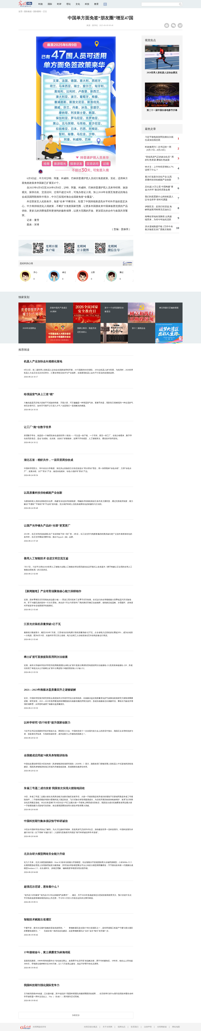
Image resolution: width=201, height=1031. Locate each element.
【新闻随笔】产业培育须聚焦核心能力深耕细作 (52, 591)
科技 (87, 4)
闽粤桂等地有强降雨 (155, 216)
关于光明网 (107, 1027)
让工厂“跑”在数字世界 (37, 427)
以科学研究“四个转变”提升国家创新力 (47, 722)
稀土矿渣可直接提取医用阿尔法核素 (46, 656)
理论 (68, 4)
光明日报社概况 (90, 1027)
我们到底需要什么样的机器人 (159, 196)
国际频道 (28, 11)
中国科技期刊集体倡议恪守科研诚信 (46, 820)
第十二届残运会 (138, 328)
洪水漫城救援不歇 (153, 226)
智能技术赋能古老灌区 (37, 919)
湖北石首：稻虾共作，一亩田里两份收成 (48, 459)
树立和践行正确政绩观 (168, 308)
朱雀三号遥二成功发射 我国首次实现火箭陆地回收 (54, 788)
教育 (96, 4)
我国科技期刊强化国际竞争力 (41, 985)
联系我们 (135, 1027)
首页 (20, 11)
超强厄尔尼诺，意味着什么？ (41, 886)
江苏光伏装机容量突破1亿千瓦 (42, 623)
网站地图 (176, 1027)
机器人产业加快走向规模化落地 (43, 361)
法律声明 (148, 1027)
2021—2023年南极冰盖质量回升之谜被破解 (50, 689)
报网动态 (121, 1027)
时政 (40, 4)
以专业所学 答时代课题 (156, 199)
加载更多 (76, 1015)
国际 (50, 4)
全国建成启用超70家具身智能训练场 (46, 755)
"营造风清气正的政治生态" (158, 157)
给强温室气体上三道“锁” (39, 394)
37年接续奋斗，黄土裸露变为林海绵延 (47, 952)
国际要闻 (37, 11)
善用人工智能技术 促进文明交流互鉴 (46, 558)
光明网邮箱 (162, 1027)
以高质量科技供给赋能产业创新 (43, 492)
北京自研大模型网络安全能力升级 (44, 853)
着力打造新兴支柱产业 (156, 177)
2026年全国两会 (29, 328)
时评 (59, 4)
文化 (78, 4)
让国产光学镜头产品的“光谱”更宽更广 (47, 525)
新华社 (95, 25)
